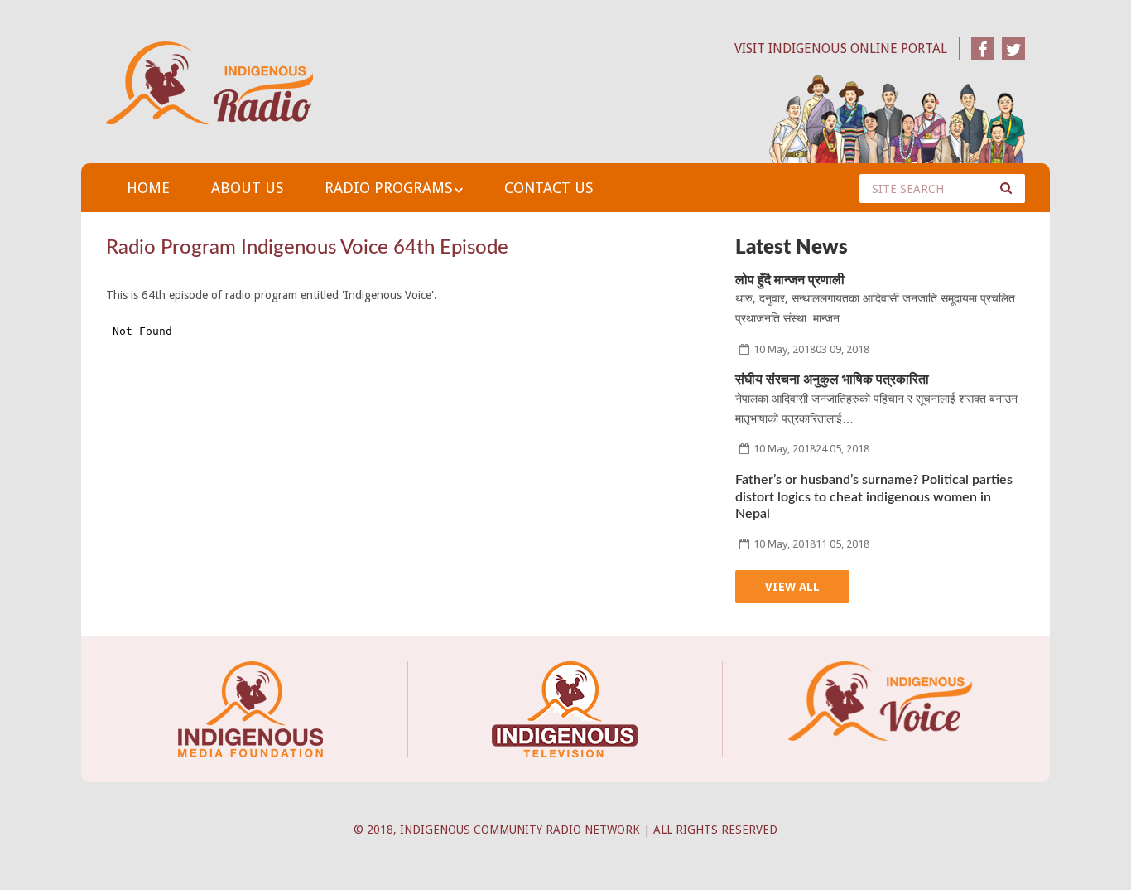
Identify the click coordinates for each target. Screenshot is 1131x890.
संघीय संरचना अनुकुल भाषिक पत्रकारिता (832, 379)
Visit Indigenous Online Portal (840, 48)
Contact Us (548, 187)
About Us (247, 187)
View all (792, 586)
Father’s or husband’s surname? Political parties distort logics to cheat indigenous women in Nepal (874, 497)
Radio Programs (388, 187)
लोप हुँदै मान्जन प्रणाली (790, 280)
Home (148, 187)
